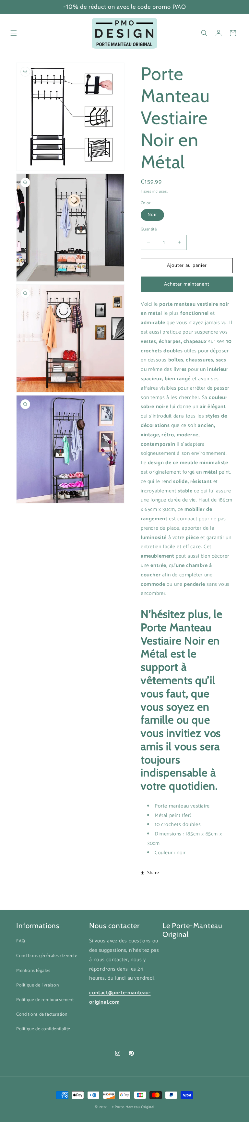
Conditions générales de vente (46, 956)
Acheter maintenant (186, 284)
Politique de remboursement (45, 1000)
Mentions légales (33, 970)
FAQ (20, 941)
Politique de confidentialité (43, 1029)
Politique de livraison (37, 985)
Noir (152, 214)
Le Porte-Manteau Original (132, 1107)
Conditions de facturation (41, 1014)
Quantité (149, 229)
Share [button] (153, 873)
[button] (13, 33)
